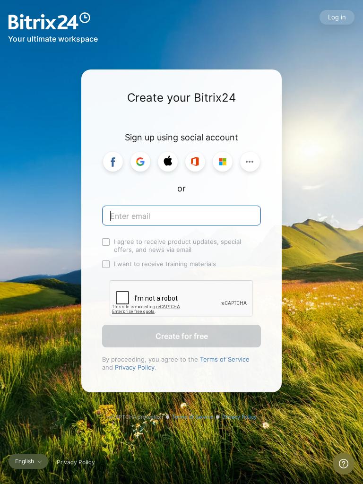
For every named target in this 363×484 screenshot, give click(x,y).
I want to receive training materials (165, 264)
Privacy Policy (135, 367)
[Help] (343, 464)
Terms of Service (225, 359)
